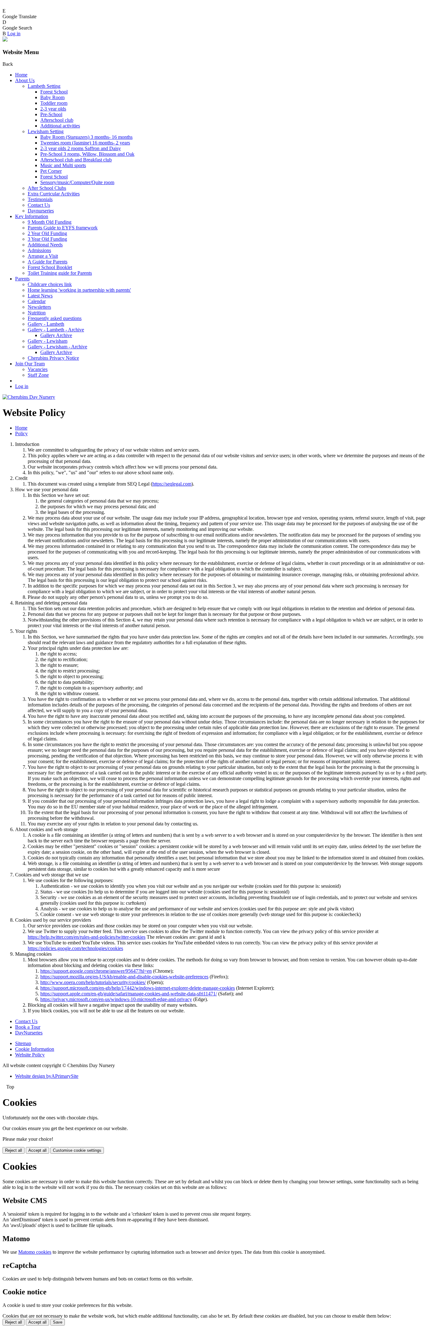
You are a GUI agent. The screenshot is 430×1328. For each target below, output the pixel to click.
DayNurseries (28, 1032)
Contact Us (39, 205)
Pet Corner (51, 171)
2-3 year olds (53, 108)
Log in (13, 33)
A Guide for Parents (47, 261)
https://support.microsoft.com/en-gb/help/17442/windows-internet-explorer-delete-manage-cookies (137, 988)
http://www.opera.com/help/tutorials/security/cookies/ (93, 982)
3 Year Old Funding (47, 239)
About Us (25, 80)
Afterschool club (56, 120)
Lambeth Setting (44, 86)
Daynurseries (41, 210)
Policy (21, 433)
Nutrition (37, 312)
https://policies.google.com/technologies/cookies (75, 948)
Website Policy (30, 1054)
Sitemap (23, 1043)
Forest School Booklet (50, 267)
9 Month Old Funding (49, 222)
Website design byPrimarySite (46, 1076)
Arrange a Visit (43, 256)
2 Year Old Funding (47, 233)
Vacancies (38, 369)
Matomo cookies (34, 1252)
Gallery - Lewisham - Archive (57, 346)
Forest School (54, 91)
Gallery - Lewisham (47, 341)
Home (21, 74)
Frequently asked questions (55, 318)
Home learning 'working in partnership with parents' (79, 290)
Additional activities (60, 125)
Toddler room (53, 103)
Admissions (39, 250)
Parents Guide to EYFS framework (63, 227)
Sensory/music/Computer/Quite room (77, 182)
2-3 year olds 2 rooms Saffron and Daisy (80, 148)
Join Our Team (30, 363)
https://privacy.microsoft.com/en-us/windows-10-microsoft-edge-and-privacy (116, 999)
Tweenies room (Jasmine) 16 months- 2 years (85, 142)
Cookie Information (34, 1049)
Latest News (40, 295)
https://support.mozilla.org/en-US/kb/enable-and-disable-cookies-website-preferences (124, 976)
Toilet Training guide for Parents (60, 273)
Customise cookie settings (77, 1150)
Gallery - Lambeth (46, 324)
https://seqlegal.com (171, 484)
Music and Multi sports (63, 165)
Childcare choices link (50, 284)
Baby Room (52, 97)
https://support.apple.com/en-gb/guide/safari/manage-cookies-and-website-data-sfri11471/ (128, 993)
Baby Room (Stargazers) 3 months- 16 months (86, 137)
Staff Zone (38, 375)
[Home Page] (29, 397)
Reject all (13, 1150)
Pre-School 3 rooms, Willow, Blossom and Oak (87, 154)
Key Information (31, 216)
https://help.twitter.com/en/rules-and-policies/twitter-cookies (86, 937)
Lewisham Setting (46, 131)
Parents (22, 278)
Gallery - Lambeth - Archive (56, 329)
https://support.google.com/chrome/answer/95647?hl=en (96, 971)
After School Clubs (47, 188)
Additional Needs (45, 244)
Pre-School (51, 114)
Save (57, 1322)
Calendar (37, 301)
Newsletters (39, 307)
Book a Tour (27, 1027)
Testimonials (40, 199)
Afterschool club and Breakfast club (76, 159)
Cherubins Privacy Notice (53, 358)
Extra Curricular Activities (54, 193)
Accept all (37, 1150)
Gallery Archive (56, 335)
